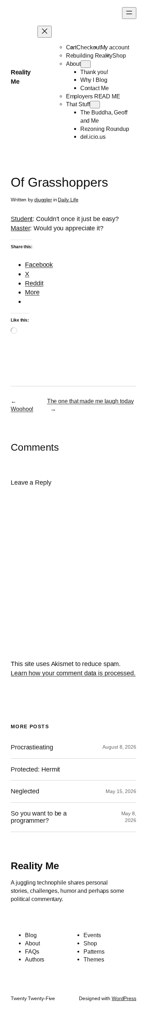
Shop (119, 55)
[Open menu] (129, 13)
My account (115, 47)
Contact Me (94, 88)
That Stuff (78, 104)
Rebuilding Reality (89, 55)
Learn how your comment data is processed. (73, 673)
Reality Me (35, 865)
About (73, 63)
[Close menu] (44, 32)
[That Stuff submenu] (95, 104)
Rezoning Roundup (104, 129)
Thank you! (94, 72)
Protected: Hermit (35, 769)
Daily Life (68, 199)
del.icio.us (93, 136)
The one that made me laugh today (90, 401)
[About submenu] (86, 64)
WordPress (124, 998)
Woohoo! (22, 409)
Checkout (88, 47)
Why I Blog (93, 80)
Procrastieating (32, 747)
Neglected (25, 791)
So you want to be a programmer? (39, 817)
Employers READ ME (93, 96)
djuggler (43, 199)
